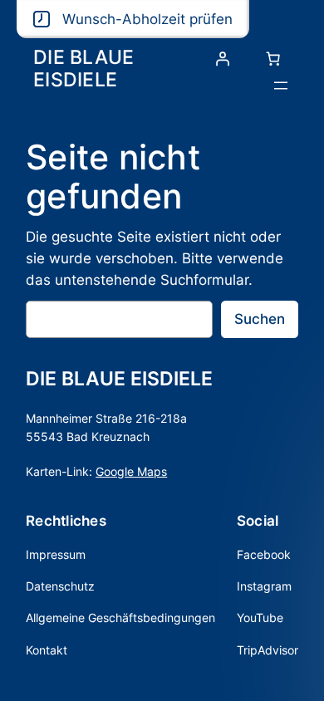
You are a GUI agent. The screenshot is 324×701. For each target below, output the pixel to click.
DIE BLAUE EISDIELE (83, 68)
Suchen (259, 319)
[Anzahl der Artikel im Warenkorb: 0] (273, 59)
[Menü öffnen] (281, 86)
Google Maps (131, 471)
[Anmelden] (222, 59)
